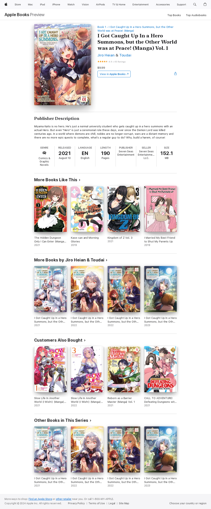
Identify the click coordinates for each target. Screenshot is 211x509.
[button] (195, 4)
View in (112, 74)
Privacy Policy (76, 503)
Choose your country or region (187, 503)
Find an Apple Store (40, 499)
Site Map (124, 503)
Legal (112, 503)
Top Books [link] (174, 15)
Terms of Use (96, 503)
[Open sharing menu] (175, 74)
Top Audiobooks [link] (196, 15)
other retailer (64, 499)
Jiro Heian (106, 55)
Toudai (125, 55)
